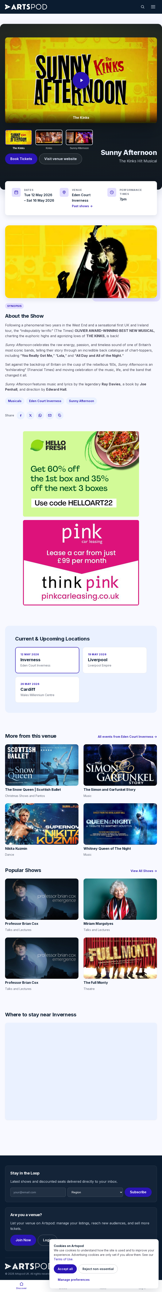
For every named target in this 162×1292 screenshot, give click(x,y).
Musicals (15, 401)
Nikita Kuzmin (16, 848)
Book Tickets (21, 159)
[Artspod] (29, 1266)
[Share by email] (50, 415)
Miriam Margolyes (98, 923)
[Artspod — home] (26, 7)
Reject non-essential (98, 1269)
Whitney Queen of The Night (107, 848)
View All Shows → (144, 871)
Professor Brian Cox (21, 923)
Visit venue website (60, 159)
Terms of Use (63, 1259)
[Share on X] (30, 415)
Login (47, 1240)
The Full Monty (96, 982)
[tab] (18, 140)
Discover (21, 1288)
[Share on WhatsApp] (40, 415)
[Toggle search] (142, 6)
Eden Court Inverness (45, 401)
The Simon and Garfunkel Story (109, 789)
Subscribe (138, 1192)
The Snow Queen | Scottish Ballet (33, 789)
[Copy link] (59, 415)
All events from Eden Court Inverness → (127, 736)
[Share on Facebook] (21, 415)
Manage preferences (74, 1279)
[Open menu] (153, 7)
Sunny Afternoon (81, 401)
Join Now (23, 1240)
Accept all (65, 1269)
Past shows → (82, 206)
